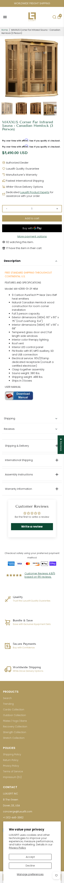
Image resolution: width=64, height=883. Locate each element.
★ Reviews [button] (61, 444)
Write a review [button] (32, 527)
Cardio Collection (13, 709)
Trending (8, 704)
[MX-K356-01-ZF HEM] (19, 399)
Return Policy (10, 760)
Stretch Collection (14, 738)
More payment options (32, 236)
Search (7, 698)
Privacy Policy (17, 847)
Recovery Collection (15, 726)
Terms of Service (13, 771)
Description (12, 261)
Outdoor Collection (14, 715)
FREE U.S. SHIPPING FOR (32, 3)
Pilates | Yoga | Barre (15, 721)
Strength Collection (14, 732)
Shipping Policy (12, 754)
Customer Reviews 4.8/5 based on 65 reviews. (40, 575)
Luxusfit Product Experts (34, 192)
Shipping (9, 418)
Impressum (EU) (12, 777)
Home (4, 29)
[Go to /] (32, 22)
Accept (30, 857)
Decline (30, 865)
